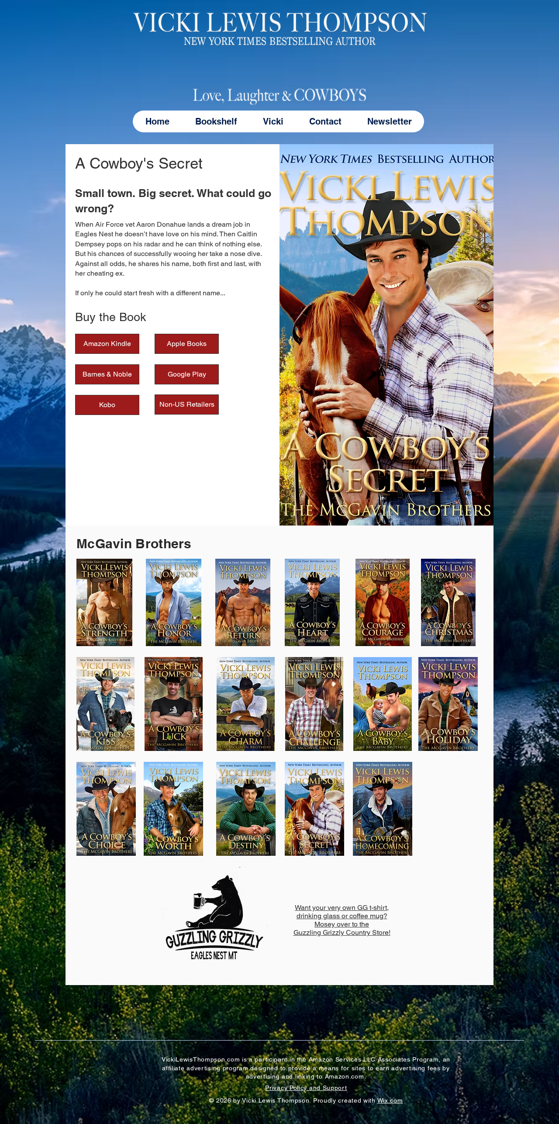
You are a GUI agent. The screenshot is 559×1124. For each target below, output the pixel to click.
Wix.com (390, 1100)
